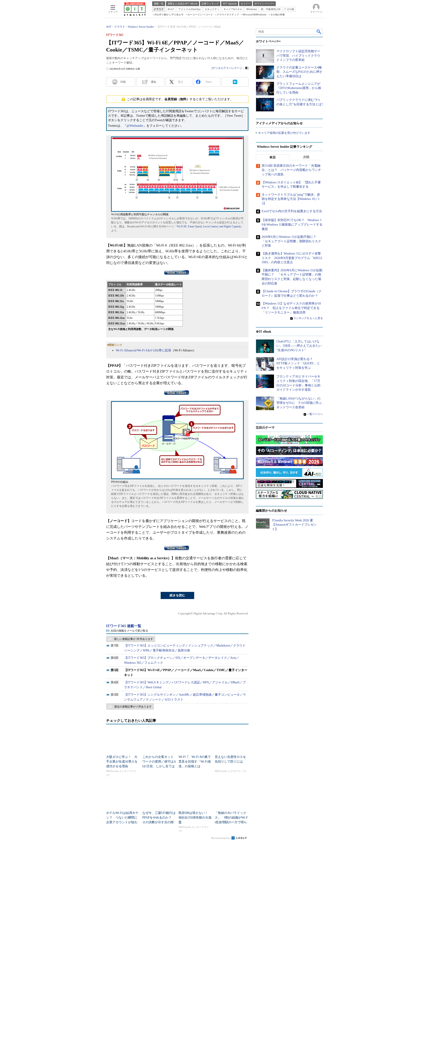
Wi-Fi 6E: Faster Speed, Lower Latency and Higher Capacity (209, 226)
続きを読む (177, 595)
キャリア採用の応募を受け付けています (284, 133)
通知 (153, 81)
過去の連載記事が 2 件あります (133, 706)
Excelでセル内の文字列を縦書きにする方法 (292, 211)
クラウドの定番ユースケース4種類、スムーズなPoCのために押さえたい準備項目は (299, 72)
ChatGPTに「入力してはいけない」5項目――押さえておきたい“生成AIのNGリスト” (299, 346)
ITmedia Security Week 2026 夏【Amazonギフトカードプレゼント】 (294, 525)
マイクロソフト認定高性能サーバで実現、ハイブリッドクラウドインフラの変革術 (298, 56)
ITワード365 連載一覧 (123, 626)
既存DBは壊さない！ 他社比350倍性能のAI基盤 (195, 817)
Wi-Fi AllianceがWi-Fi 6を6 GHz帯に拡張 (143, 350)
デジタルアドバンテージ (227, 68)
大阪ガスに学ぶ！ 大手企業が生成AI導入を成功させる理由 (122, 761)
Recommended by (221, 838)
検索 (319, 31)
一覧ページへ (315, 414)
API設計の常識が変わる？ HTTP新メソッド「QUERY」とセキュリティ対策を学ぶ (298, 363)
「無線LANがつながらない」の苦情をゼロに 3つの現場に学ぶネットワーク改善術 (299, 403)
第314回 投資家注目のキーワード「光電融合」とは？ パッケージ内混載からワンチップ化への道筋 (291, 170)
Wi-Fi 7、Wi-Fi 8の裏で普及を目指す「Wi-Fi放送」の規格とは (195, 761)
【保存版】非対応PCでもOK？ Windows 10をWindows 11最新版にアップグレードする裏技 (292, 224)
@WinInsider (134, 125)
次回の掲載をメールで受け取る (129, 630)
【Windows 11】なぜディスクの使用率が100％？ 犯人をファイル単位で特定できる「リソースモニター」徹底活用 (291, 308)
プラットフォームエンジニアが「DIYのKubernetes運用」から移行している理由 (298, 88)
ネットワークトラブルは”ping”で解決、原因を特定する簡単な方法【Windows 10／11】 (291, 199)
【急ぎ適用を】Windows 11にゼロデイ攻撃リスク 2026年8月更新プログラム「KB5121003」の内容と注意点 (292, 258)
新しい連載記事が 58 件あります (133, 639)
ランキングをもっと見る (308, 318)
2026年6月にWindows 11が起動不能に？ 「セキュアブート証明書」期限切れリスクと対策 (291, 241)
